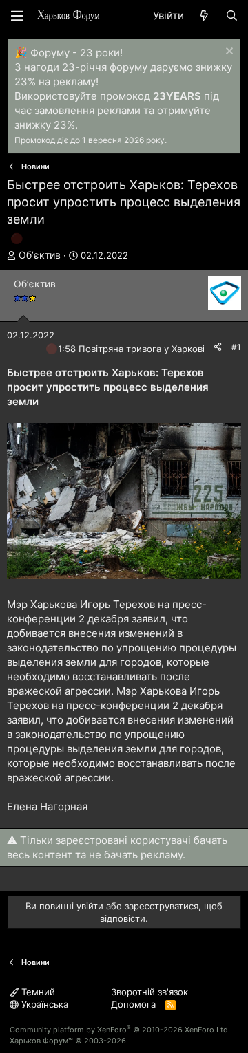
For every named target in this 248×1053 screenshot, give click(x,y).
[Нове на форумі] (204, 15)
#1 (236, 347)
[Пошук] (231, 15)
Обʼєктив (40, 255)
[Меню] (17, 15)
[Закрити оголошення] (228, 52)
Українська (43, 1004)
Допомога (133, 1004)
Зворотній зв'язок (149, 991)
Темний (37, 991)
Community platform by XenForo (120, 1029)
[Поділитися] (218, 348)
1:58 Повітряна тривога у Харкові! (132, 348)
